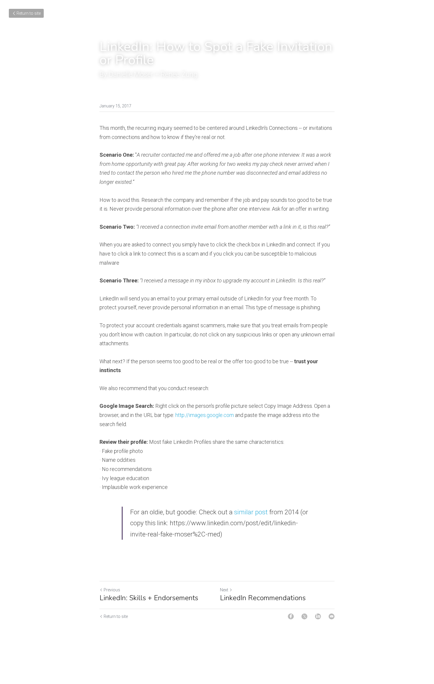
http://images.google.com (204, 415)
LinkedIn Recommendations (263, 597)
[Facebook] (291, 616)
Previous (112, 590)
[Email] (332, 616)
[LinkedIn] (318, 616)
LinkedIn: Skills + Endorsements (148, 597)
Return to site (29, 13)
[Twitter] (304, 616)
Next (224, 590)
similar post (251, 512)
